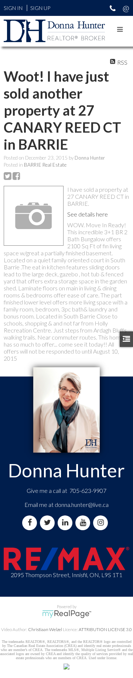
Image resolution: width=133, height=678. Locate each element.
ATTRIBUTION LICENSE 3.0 (105, 629)
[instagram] (102, 522)
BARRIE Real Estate (45, 165)
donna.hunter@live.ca (82, 504)
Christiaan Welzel (45, 629)
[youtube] (84, 522)
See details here (87, 214)
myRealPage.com (67, 614)
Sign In (13, 8)
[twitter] (49, 522)
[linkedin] (66, 522)
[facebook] (31, 522)
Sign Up (40, 8)
